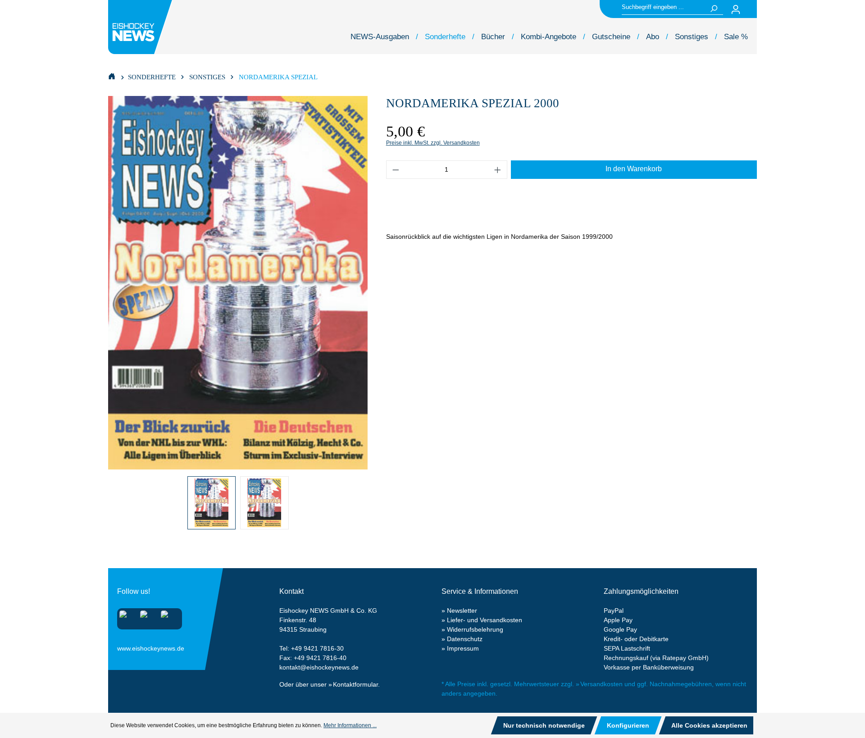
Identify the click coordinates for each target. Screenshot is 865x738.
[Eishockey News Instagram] (126, 617)
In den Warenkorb (634, 169)
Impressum (463, 648)
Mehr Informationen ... (350, 725)
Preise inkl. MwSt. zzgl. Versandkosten (433, 143)
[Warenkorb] (751, 9)
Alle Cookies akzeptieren (709, 725)
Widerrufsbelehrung (475, 629)
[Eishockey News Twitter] (167, 617)
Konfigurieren (628, 725)
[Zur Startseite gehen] (141, 27)
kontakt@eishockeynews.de (319, 667)
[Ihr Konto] (735, 9)
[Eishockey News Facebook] (146, 617)
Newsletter (462, 610)
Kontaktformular (355, 684)
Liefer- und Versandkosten (484, 620)
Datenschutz (465, 638)
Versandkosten (601, 684)
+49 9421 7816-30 (317, 648)
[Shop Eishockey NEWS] (111, 75)
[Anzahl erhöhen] (497, 169)
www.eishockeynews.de (128, 646)
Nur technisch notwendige (544, 725)
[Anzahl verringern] (395, 169)
